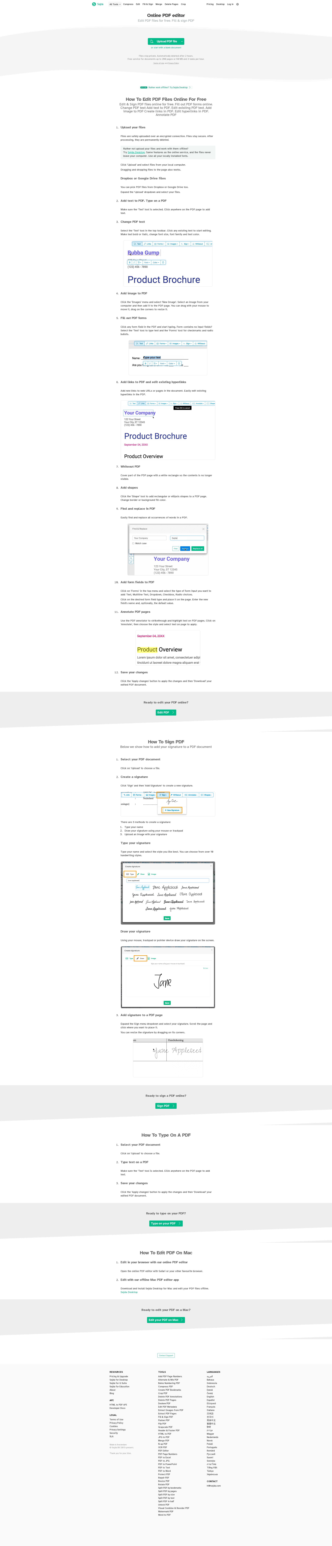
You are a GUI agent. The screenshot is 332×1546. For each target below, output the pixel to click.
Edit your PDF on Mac (163, 1320)
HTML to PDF (164, 1434)
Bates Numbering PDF (169, 1383)
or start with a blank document (166, 47)
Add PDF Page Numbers (170, 1376)
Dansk (210, 1390)
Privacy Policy (173, 63)
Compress (128, 4)
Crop (183, 4)
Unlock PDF (163, 1505)
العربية (210, 1376)
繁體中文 (211, 1424)
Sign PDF (163, 1106)
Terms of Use (158, 63)
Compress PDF (165, 1386)
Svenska (211, 1461)
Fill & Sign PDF (165, 1417)
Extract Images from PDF (170, 1410)
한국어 (210, 1417)
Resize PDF (164, 1481)
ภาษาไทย (211, 1464)
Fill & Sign (148, 4)
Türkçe (210, 1471)
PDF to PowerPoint (167, 1464)
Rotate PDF (163, 1484)
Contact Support (166, 1355)
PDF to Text (164, 1468)
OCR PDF (162, 1447)
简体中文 (211, 1420)
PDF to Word (164, 1471)
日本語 (210, 1413)
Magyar (210, 1434)
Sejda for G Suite (118, 1383)
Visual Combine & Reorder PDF (173, 1508)
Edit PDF (163, 712)
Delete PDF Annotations (170, 1397)
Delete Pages (171, 4)
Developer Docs (117, 1408)
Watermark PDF (165, 1511)
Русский (211, 1454)
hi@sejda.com (214, 1486)
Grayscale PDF (165, 1427)
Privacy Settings (118, 1430)
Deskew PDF (164, 1403)
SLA (111, 1436)
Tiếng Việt (212, 1468)
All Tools (114, 4)
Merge (159, 4)
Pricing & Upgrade (119, 1376)
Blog (112, 1393)
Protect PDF (164, 1474)
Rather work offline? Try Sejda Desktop (164, 87)
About (112, 1390)
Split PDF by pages (167, 1491)
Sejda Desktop (136, 152)
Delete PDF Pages (167, 1400)
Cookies (114, 1426)
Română (211, 1451)
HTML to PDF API (118, 1405)
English (210, 1397)
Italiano (211, 1410)
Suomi (210, 1457)
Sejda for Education (119, 1386)
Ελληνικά (211, 1403)
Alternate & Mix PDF (168, 1380)
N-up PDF (162, 1444)
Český (210, 1393)
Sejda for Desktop (119, 1380)
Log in (230, 4)
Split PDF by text (166, 1498)
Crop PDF (162, 1393)
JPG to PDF (164, 1437)
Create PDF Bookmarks (169, 1390)
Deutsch (211, 1386)
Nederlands (212, 1437)
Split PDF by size (166, 1495)
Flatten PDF (164, 1420)
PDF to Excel (164, 1457)
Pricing (210, 4)
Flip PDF (162, 1424)
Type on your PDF (163, 1223)
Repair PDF (163, 1478)
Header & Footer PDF (169, 1430)
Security (114, 1433)
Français (211, 1407)
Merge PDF (163, 1440)
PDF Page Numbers (167, 1454)
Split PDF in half (166, 1501)
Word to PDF (164, 1515)
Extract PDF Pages (167, 1413)
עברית (210, 1430)
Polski (210, 1444)
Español (211, 1400)
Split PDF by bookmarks (169, 1488)
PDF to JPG (164, 1461)
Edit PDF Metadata (167, 1407)
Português (212, 1447)
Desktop (220, 4)
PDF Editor (163, 1451)
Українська (212, 1474)
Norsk (210, 1440)
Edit (138, 4)
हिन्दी (209, 1427)
